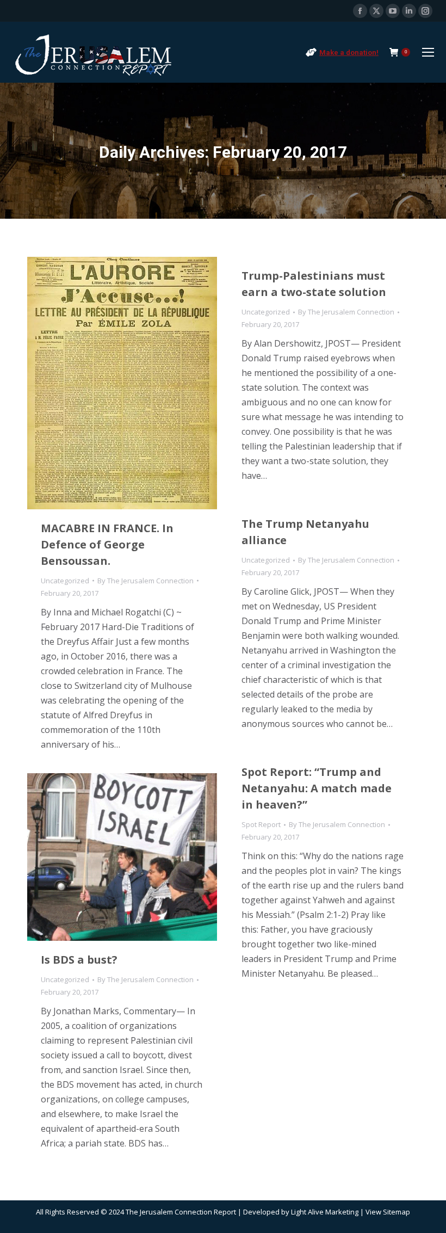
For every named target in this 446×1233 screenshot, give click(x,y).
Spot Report (261, 824)
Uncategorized (65, 580)
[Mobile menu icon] (428, 52)
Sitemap (396, 1212)
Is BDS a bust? (79, 959)
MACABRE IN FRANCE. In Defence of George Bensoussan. (107, 544)
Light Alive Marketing (324, 1212)
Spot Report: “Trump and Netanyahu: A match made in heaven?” (316, 788)
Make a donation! (349, 52)
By (145, 580)
